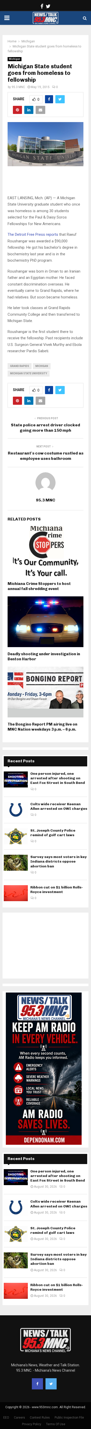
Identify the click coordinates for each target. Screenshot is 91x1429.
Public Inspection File (69, 1417)
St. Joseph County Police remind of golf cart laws (52, 832)
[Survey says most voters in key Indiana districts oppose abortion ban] (16, 863)
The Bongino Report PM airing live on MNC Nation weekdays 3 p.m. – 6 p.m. (42, 727)
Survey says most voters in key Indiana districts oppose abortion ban (58, 861)
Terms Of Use (55, 1424)
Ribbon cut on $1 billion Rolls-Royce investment (56, 889)
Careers (19, 1417)
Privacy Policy (31, 1424)
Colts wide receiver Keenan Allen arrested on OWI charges (58, 806)
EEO (6, 1417)
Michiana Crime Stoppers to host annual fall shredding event (39, 586)
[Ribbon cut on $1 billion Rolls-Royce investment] (16, 893)
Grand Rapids (19, 366)
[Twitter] (51, 1383)
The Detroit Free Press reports (33, 234)
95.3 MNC (18, 87)
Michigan (14, 59)
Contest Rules (40, 1417)
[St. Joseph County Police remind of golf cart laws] (16, 836)
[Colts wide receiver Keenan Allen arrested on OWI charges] (16, 810)
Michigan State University (28, 373)
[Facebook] (37, 1383)
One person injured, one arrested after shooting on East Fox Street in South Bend (57, 778)
